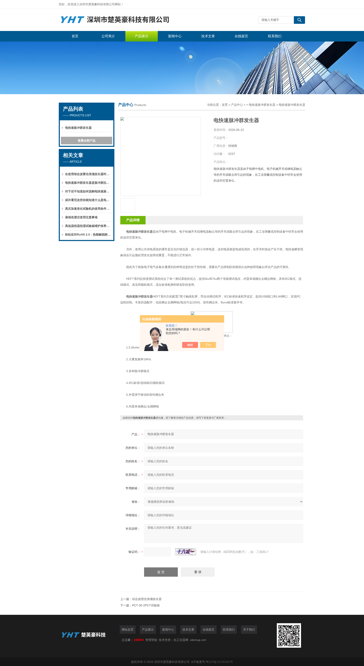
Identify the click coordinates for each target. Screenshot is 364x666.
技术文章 (208, 36)
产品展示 (141, 36)
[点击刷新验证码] (185, 551)
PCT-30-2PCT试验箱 (146, 605)
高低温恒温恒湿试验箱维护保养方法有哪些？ (88, 226)
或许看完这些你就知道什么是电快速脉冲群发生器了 (88, 200)
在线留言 (241, 36)
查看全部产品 (86, 140)
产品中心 (237, 104)
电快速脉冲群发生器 (78, 127)
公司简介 (108, 36)
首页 (75, 36)
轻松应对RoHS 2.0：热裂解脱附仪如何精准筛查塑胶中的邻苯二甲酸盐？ (88, 234)
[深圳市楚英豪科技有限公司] (122, 20)
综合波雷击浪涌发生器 (147, 599)
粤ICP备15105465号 (219, 661)
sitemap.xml (198, 640)
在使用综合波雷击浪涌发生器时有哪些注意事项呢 (88, 174)
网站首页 (128, 629)
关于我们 (249, 629)
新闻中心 (175, 36)
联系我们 (274, 36)
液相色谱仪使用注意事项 (81, 217)
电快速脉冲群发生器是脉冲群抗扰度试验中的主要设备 (88, 182)
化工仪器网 (181, 640)
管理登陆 (151, 640)
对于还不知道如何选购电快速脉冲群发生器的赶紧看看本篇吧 (88, 191)
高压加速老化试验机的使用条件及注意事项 (88, 208)
